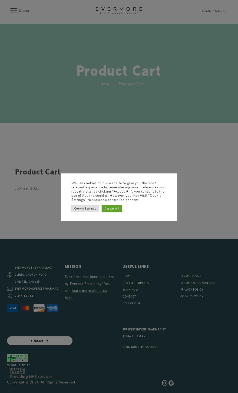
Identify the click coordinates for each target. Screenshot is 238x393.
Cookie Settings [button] (85, 208)
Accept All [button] (111, 208)
